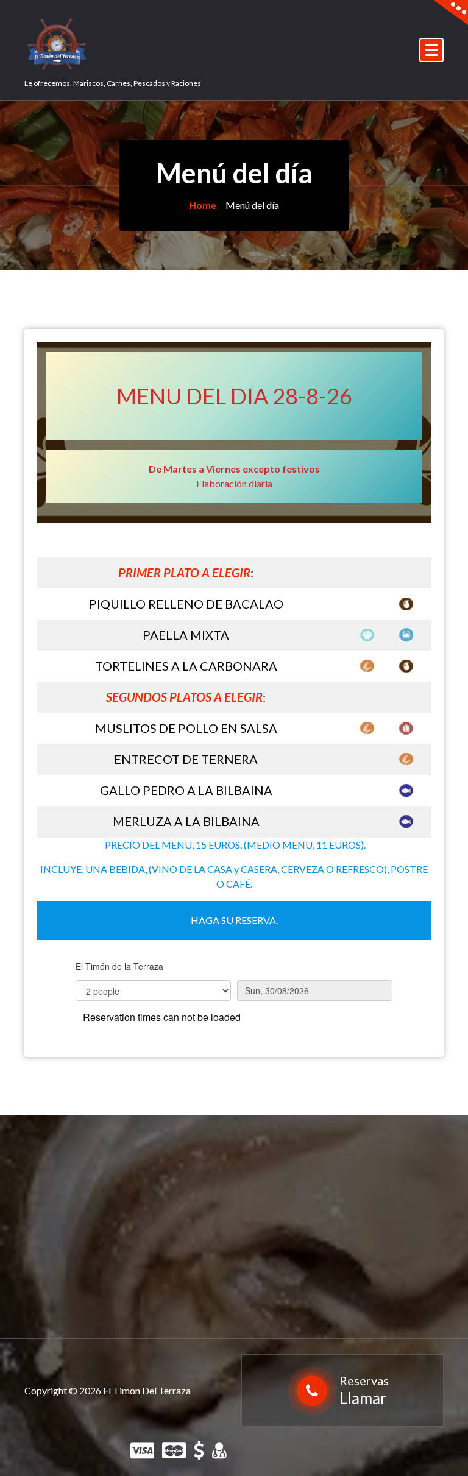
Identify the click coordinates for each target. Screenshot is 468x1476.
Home (202, 205)
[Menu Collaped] (431, 50)
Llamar (363, 1398)
